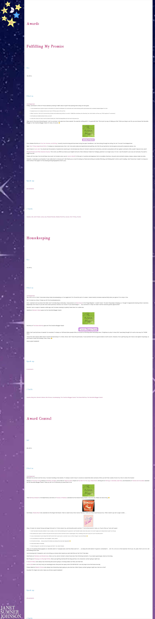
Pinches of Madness (61, 497)
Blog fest (33, 397)
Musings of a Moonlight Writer (43, 558)
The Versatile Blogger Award (95, 397)
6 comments (30, 369)
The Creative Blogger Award (68, 397)
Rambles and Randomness (42, 556)
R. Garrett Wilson (31, 561)
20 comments (30, 598)
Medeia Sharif (36, 512)
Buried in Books (37, 310)
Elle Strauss (79, 303)
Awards (29, 216)
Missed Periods (51, 216)
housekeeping (56, 397)
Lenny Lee (43, 216)
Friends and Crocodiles (138, 480)
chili (32, 216)
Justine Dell (30, 564)
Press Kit (16, 14)
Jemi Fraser (37, 216)
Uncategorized (31, 104)
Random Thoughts (52, 480)
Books (18, 7)
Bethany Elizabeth (34, 497)
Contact (4, 10)
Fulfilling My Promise (45, 47)
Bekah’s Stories (40, 567)
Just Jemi (37, 149)
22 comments (30, 188)
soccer (67, 216)
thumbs (79, 216)
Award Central (39, 419)
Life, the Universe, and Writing (49, 143)
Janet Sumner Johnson (10, 612)
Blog (12, 10)
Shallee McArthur (60, 216)
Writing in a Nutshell (111, 480)
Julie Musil (119, 480)
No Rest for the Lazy (84, 480)
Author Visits (11, 22)
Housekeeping (38, 238)
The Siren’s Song (36, 480)
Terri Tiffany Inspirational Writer (38, 146)
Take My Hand (68, 480)
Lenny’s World (71, 156)
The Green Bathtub (38, 325)
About (8, 4)
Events (4, 18)
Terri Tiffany (73, 216)
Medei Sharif (94, 480)
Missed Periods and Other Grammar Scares (38, 151)
